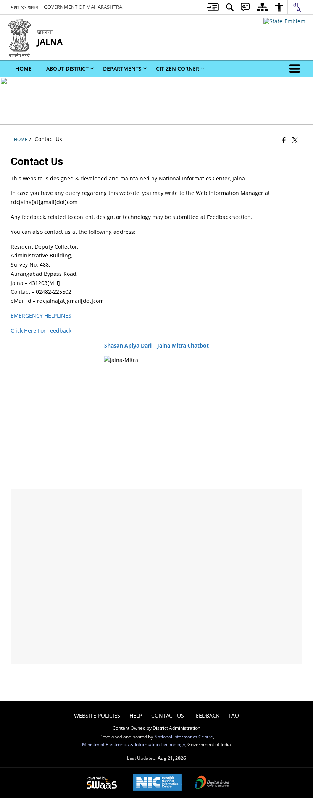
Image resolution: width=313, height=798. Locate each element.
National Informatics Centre (183, 737)
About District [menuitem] (67, 68)
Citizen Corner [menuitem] (177, 68)
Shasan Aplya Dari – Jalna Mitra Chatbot (156, 345)
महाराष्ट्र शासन (24, 6)
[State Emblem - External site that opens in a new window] (284, 21)
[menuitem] (212, 7)
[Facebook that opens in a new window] (284, 140)
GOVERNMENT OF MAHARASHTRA (83, 6)
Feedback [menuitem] (206, 715)
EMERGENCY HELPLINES (41, 315)
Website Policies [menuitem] (97, 715)
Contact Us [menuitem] (167, 715)
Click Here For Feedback (41, 330)
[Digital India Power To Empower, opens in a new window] (212, 783)
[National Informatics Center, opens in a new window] (157, 783)
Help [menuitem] (135, 715)
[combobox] (296, 7)
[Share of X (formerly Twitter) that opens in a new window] (295, 140)
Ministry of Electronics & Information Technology (133, 744)
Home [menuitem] (23, 68)
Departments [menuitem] (122, 68)
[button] (296, 69)
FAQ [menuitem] (234, 715)
